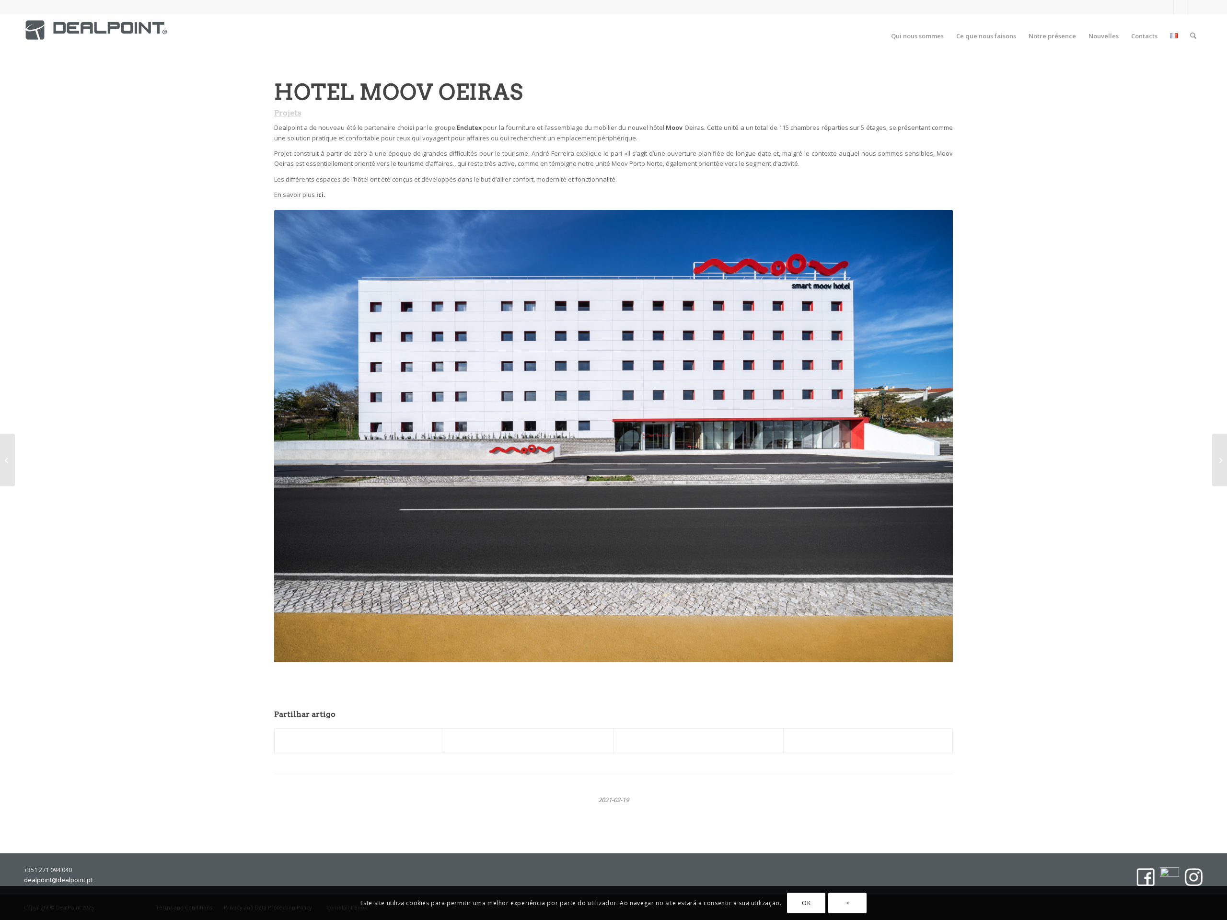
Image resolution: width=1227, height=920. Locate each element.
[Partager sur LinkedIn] (698, 741)
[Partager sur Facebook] (359, 741)
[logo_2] (96, 38)
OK (806, 903)
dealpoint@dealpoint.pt (58, 879)
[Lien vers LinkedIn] (1181, 7)
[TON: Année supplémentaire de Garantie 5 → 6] (7, 460)
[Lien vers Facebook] (1166, 7)
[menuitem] (917, 36)
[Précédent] (283, 431)
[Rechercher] (1193, 36)
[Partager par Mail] (868, 741)
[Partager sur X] (529, 741)
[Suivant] (940, 431)
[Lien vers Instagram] (1195, 7)
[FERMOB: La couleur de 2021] (1219, 460)
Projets (287, 112)
